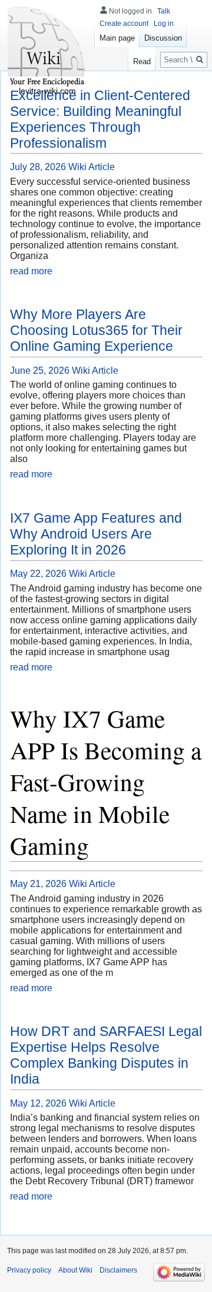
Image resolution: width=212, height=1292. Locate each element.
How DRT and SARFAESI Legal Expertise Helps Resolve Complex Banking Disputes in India (106, 1055)
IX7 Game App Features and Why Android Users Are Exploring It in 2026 (96, 533)
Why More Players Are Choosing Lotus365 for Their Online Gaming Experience (96, 330)
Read (142, 61)
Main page (117, 38)
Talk (163, 11)
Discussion (163, 38)
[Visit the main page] (47, 47)
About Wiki (75, 1270)
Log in (164, 23)
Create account (124, 23)
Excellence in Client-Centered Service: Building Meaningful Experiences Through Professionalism (100, 119)
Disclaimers (118, 1270)
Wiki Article (91, 167)
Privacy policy (29, 1270)
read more (31, 271)
